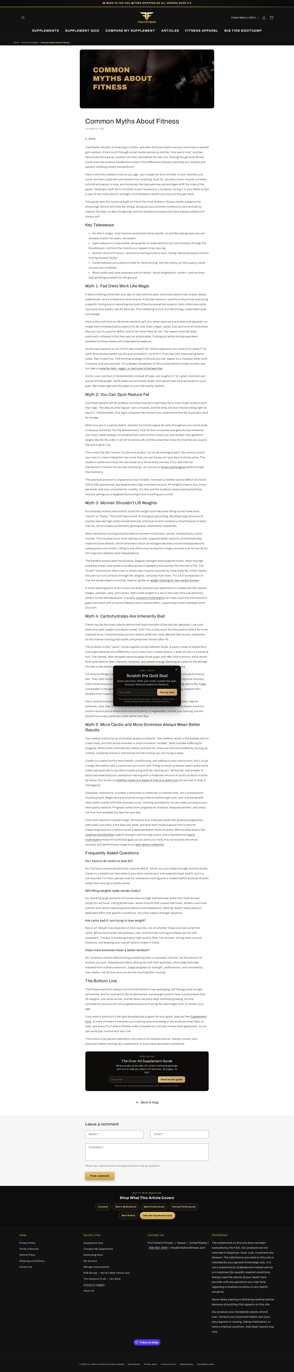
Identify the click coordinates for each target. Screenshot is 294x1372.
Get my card (167, 692)
